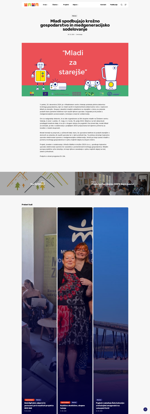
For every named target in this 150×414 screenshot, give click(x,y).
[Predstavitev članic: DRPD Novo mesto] (112, 183)
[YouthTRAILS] (37, 183)
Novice (74, 16)
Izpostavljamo (29, 400)
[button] (125, 5)
